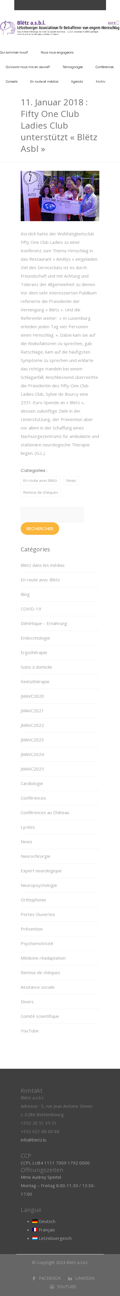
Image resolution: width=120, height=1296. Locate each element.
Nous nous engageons (57, 52)
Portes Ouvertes (38, 914)
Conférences (105, 67)
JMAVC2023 (32, 740)
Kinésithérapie (35, 681)
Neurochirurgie (35, 856)
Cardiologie (32, 783)
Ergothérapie (34, 652)
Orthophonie (33, 900)
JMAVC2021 (32, 710)
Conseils (11, 81)
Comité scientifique (40, 1016)
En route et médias (44, 81)
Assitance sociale (38, 987)
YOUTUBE (66, 1286)
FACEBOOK (50, 1278)
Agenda (77, 81)
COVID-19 (31, 609)
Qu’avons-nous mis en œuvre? (28, 67)
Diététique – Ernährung (44, 623)
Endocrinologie (35, 638)
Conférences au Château (45, 812)
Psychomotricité (37, 943)
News (71, 480)
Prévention (32, 929)
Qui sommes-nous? (14, 52)
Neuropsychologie (39, 885)
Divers (27, 1001)
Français (46, 1230)
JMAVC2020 (32, 696)
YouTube (30, 1031)
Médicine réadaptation (43, 958)
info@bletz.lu (33, 1140)
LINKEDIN (84, 1278)
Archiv (100, 81)
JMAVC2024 (32, 754)
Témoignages (73, 67)
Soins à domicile (36, 667)
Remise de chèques (40, 492)
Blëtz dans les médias (43, 565)
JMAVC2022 (32, 725)
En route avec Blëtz (40, 480)
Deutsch (46, 1221)
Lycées (28, 827)
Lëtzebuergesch (55, 1238)
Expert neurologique (41, 871)
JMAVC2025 (32, 769)
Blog (25, 594)
